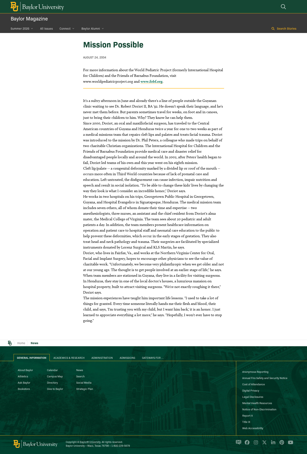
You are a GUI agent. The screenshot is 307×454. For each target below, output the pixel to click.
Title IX (246, 422)
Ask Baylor (24, 382)
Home (21, 343)
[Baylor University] (36, 6)
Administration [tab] (102, 357)
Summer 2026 (20, 28)
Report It (247, 415)
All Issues (46, 28)
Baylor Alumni (90, 28)
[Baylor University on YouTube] (289, 444)
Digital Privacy (250, 390)
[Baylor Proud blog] (237, 444)
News (34, 343)
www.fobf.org (151, 81)
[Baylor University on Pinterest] (281, 444)
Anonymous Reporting (255, 371)
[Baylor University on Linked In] (272, 444)
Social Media (83, 382)
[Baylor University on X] (263, 444)
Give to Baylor (55, 389)
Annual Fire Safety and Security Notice (264, 378)
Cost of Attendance (253, 384)
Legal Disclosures (252, 396)
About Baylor (25, 370)
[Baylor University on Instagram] (255, 444)
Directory (52, 382)
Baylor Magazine (29, 18)
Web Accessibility (252, 428)
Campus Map (55, 376)
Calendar (52, 370)
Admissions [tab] (127, 357)
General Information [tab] (31, 357)
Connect (65, 28)
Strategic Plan (84, 389)
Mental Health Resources (257, 403)
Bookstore (24, 389)
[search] (284, 6)
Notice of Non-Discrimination (259, 409)
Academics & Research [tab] (69, 357)
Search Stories (286, 28)
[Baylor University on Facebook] (246, 444)
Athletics (23, 376)
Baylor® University (90, 442)
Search (80, 376)
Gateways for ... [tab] (153, 357)
